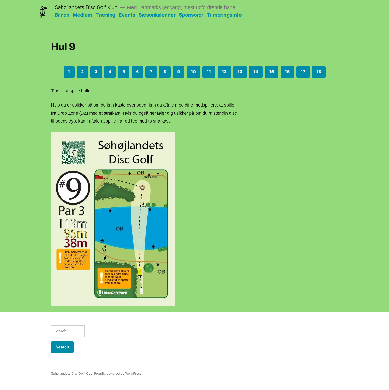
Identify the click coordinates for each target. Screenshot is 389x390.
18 (318, 71)
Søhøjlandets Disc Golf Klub (86, 7)
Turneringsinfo (224, 15)
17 (303, 71)
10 (193, 71)
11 (209, 71)
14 (255, 71)
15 (271, 71)
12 (224, 71)
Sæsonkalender (157, 15)
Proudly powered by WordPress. (118, 373)
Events (127, 15)
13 (240, 71)
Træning (105, 15)
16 (287, 71)
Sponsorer (191, 15)
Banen (62, 15)
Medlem (82, 15)
